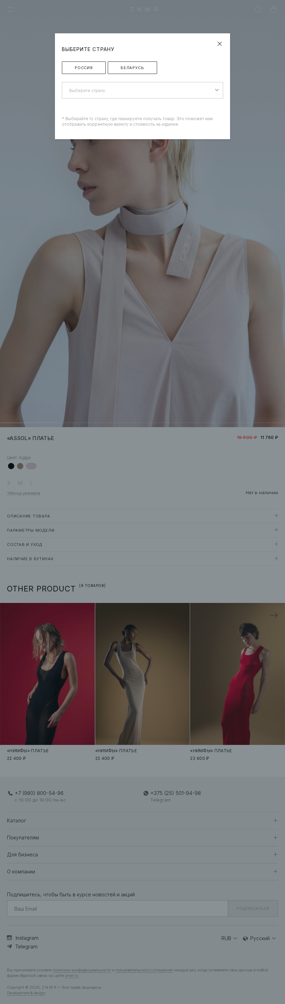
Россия (84, 67)
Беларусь (132, 67)
